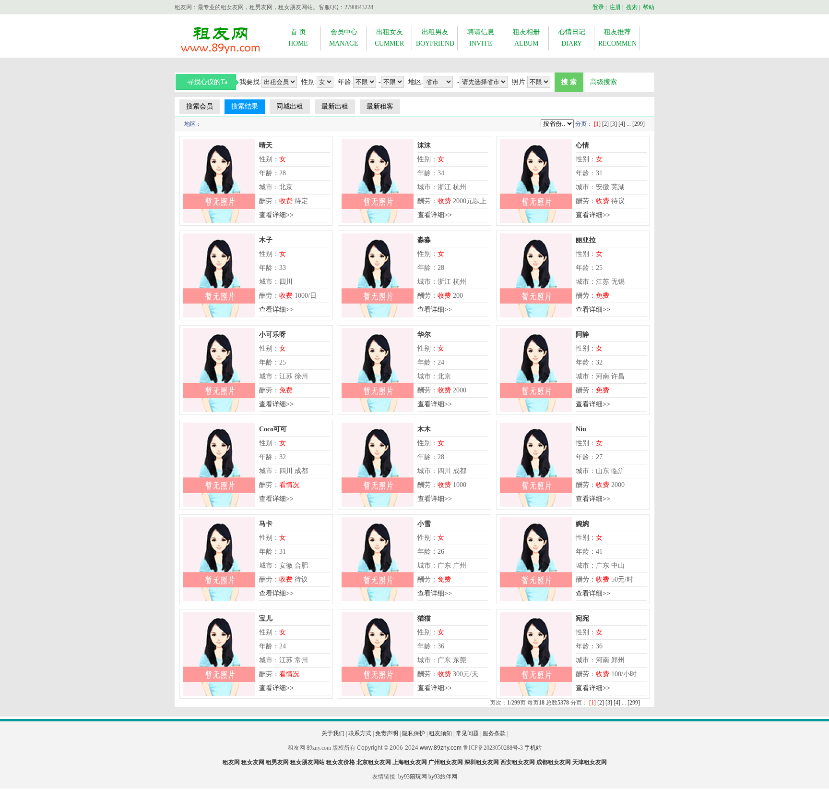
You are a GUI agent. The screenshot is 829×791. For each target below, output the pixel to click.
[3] (613, 124)
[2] (605, 124)
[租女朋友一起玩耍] (220, 53)
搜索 (632, 7)
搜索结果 (244, 106)
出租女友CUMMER (389, 37)
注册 (615, 7)
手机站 (533, 747)
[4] (621, 124)
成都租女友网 (553, 762)
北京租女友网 (373, 762)
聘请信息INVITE (480, 37)
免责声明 (386, 733)
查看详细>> (276, 215)
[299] (638, 124)
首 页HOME (298, 37)
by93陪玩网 (412, 776)
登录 (598, 7)
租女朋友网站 (307, 762)
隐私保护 (413, 733)
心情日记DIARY (571, 37)
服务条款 (494, 733)
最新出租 (334, 106)
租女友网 (252, 762)
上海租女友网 (409, 762)
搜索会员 (199, 106)
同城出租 (289, 106)
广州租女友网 (445, 762)
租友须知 (440, 733)
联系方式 (359, 733)
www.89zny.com (441, 747)
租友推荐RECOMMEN (617, 37)
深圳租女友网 (481, 762)
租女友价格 (340, 762)
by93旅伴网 (442, 776)
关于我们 (332, 733)
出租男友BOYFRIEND (435, 37)
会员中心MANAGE (343, 37)
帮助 (648, 7)
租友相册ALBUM (526, 37)
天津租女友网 (589, 762)
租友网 (231, 762)
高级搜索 (603, 81)
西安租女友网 (517, 762)
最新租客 (380, 106)
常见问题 (467, 733)
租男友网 (277, 762)
